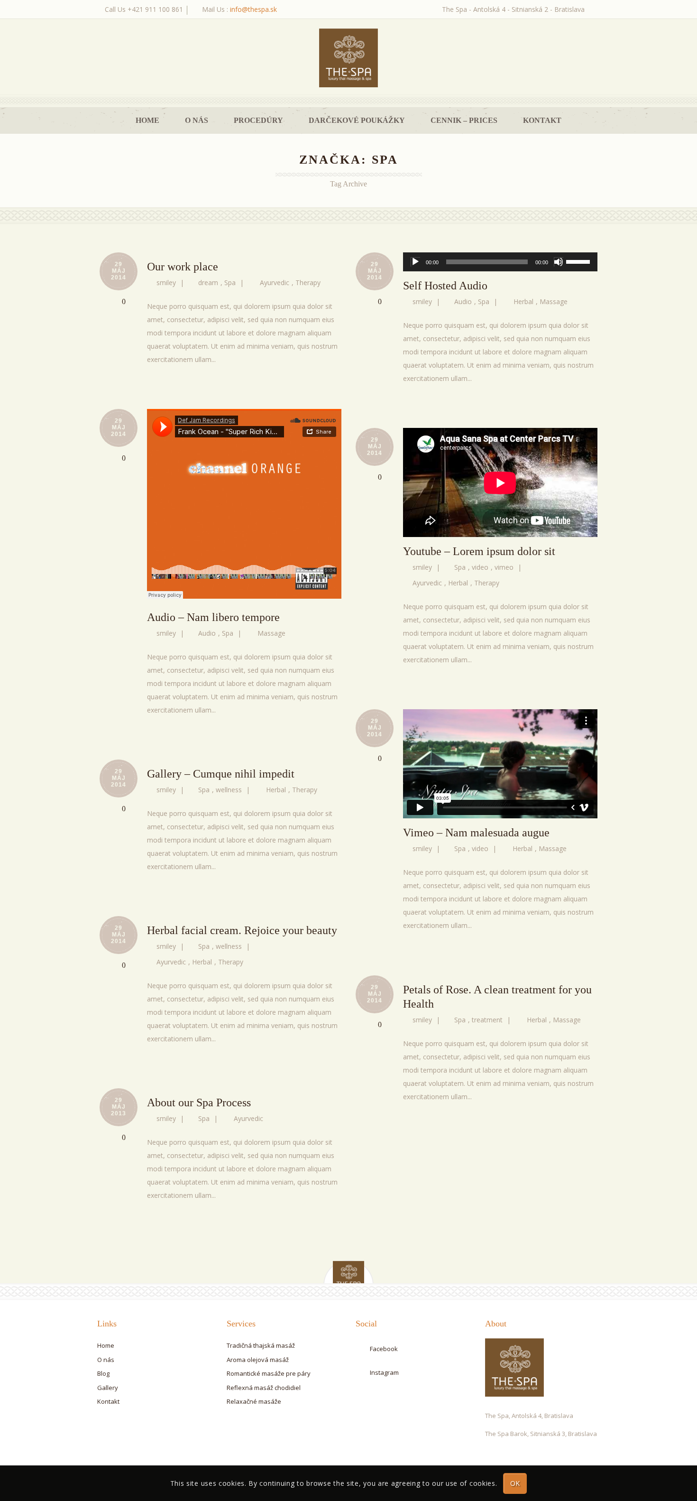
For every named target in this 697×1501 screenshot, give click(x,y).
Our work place (182, 266)
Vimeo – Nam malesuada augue (476, 832)
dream (208, 282)
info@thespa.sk (253, 9)
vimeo (504, 567)
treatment (487, 1019)
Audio (463, 301)
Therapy (308, 282)
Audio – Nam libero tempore (213, 617)
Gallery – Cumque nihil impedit (220, 774)
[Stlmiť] (558, 262)
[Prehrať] (415, 262)
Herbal (523, 301)
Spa (230, 282)
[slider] (579, 260)
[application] (500, 261)
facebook (384, 1348)
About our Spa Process (199, 1102)
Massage (554, 301)
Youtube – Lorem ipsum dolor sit (479, 551)
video (480, 567)
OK (515, 1483)
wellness (229, 789)
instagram (384, 1372)
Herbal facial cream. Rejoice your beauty (242, 930)
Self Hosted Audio (445, 285)
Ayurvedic (274, 282)
